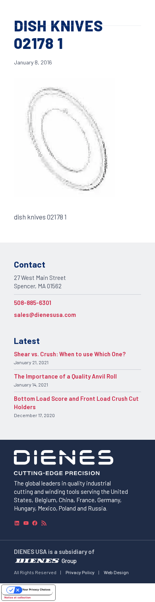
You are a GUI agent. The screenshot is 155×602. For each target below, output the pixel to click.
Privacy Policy (80, 572)
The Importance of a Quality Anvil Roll (65, 376)
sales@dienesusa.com (45, 314)
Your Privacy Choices (36, 589)
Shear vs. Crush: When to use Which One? (70, 353)
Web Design (116, 572)
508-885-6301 (32, 302)
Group (69, 560)
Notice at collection (17, 597)
